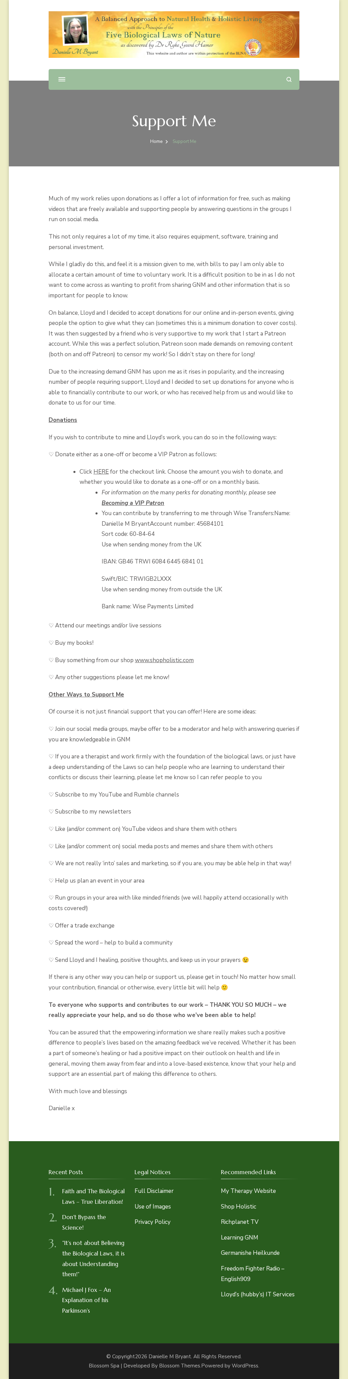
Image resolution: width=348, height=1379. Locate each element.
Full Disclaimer (154, 1191)
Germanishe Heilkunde (250, 1253)
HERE (101, 472)
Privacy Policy (153, 1222)
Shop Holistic (238, 1207)
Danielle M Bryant (170, 1356)
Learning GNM (239, 1238)
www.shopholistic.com (164, 660)
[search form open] (289, 79)
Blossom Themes (179, 1365)
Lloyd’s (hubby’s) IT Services (258, 1294)
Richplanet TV (240, 1222)
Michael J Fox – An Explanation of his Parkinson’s (86, 1300)
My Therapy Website (248, 1191)
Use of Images (153, 1207)
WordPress (245, 1365)
